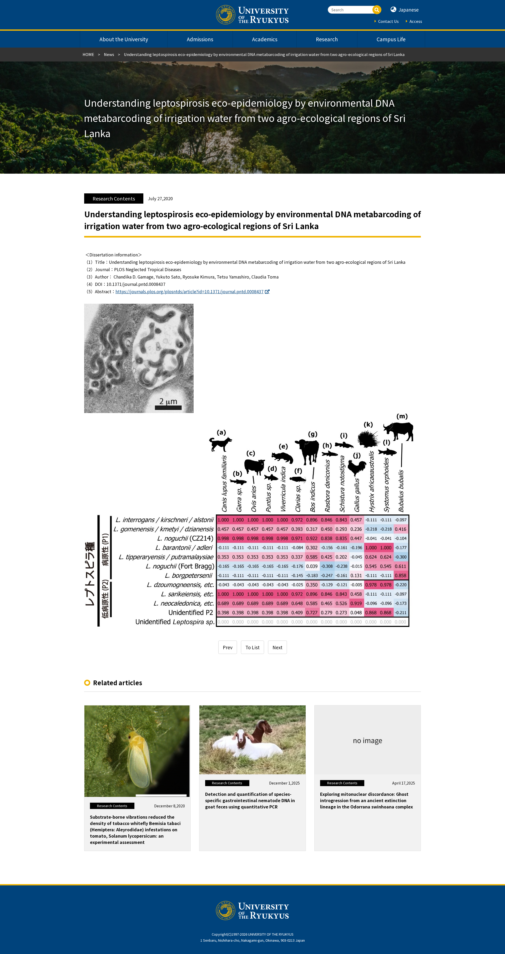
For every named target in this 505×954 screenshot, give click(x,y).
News (109, 54)
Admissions (200, 39)
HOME (88, 54)
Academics (264, 39)
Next (277, 647)
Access (416, 21)
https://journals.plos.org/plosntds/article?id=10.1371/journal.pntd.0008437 (189, 291)
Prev (228, 647)
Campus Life (391, 39)
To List (252, 647)
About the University (123, 39)
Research (327, 39)
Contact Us (388, 21)
